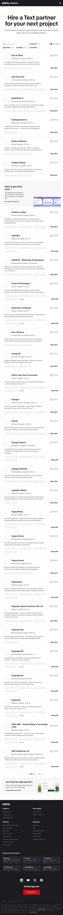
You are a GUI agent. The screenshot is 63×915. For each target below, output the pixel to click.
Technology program (8, 817)
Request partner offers (39, 814)
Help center (36, 825)
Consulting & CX (7, 836)
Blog (34, 828)
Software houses (7, 833)
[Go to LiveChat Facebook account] (41, 880)
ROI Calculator (36, 836)
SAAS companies (7, 845)
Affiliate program (7, 814)
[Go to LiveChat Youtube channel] (28, 880)
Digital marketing (7, 828)
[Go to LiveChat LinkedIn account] (21, 880)
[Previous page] (20, 774)
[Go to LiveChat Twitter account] (35, 880)
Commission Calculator (39, 839)
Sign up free (31, 892)
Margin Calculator (37, 833)
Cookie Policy (41, 909)
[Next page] (42, 774)
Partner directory (37, 812)
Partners (14, 3)
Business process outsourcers (10, 839)
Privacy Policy (33, 912)
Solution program (7, 812)
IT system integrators (8, 842)
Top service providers (38, 831)
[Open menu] (60, 3)
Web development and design (10, 825)
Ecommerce (6, 831)
